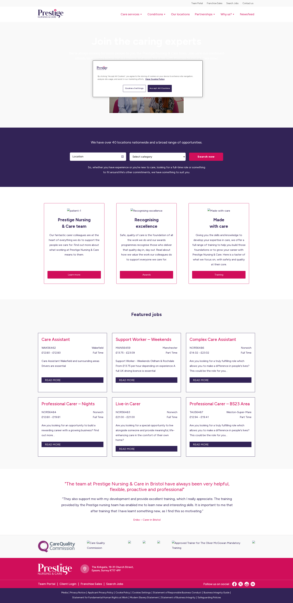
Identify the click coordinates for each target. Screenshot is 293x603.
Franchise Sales (214, 3)
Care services (130, 14)
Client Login (68, 584)
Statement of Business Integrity (178, 597)
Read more (53, 380)
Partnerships (203, 14)
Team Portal (197, 3)
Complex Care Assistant (213, 339)
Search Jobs (232, 3)
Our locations (180, 14)
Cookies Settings (134, 88)
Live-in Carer (128, 403)
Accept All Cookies (160, 88)
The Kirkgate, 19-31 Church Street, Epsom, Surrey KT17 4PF (113, 569)
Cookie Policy (122, 592)
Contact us (247, 3)
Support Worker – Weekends (143, 339)
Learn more (74, 274)
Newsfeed (247, 14)
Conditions (155, 14)
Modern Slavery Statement (144, 597)
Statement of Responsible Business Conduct (177, 592)
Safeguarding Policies (209, 597)
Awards (146, 274)
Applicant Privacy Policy (100, 592)
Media (64, 592)
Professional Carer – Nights (68, 403)
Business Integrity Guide (216, 592)
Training (218, 274)
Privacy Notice (77, 592)
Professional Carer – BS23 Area (220, 403)
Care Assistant (56, 339)
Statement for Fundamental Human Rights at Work (100, 597)
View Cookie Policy (155, 79)
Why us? (226, 14)
